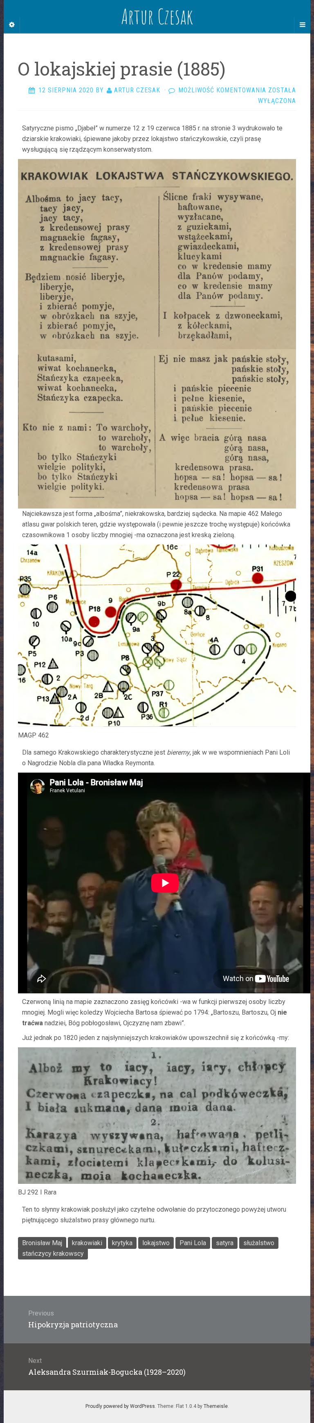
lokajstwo (156, 1243)
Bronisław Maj (42, 1243)
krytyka (122, 1243)
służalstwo (258, 1243)
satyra (224, 1243)
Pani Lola (192, 1243)
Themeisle (216, 1406)
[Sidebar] (12, 25)
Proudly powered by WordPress (120, 1406)
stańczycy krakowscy (53, 1253)
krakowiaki (87, 1243)
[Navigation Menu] (302, 25)
